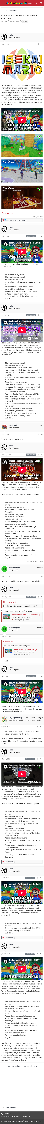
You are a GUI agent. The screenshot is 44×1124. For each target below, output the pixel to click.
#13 (41, 954)
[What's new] (36, 3)
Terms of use (5, 1116)
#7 (42, 597)
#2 (42, 236)
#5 (42, 455)
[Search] (41, 3)
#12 (41, 878)
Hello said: (6, 642)
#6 (42, 576)
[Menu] (3, 3)
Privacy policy (16, 1116)
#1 (42, 44)
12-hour (8, 1114)
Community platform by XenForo (21, 1121)
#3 (42, 315)
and (16, 220)
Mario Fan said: (8, 602)
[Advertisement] (22, 28)
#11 (41, 759)
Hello (5, 21)
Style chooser (2, 1113)
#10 (41, 727)
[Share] (38, 44)
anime (25, 21)
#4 (42, 434)
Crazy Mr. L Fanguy (36, 718)
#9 (42, 676)
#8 (42, 637)
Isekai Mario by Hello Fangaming (26, 614)
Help (25, 1116)
